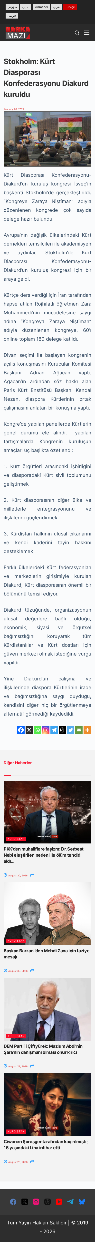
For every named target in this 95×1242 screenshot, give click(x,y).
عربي (56, 7)
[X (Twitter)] (24, 1202)
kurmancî (41, 7)
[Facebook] (21, 730)
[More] (87, 730)
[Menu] (86, 32)
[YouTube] (59, 1202)
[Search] (77, 33)
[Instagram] (45, 730)
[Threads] (62, 730)
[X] (29, 730)
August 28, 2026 (18, 1066)
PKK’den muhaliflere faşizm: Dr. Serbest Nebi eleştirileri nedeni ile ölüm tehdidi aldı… (44, 855)
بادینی (25, 7)
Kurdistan (16, 839)
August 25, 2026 (18, 1161)
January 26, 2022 (14, 109)
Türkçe (70, 7)
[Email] (79, 730)
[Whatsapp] (37, 730)
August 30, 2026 (18, 875)
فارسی (12, 16)
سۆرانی (12, 7)
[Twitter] (70, 730)
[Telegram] (54, 730)
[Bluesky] (82, 1202)
